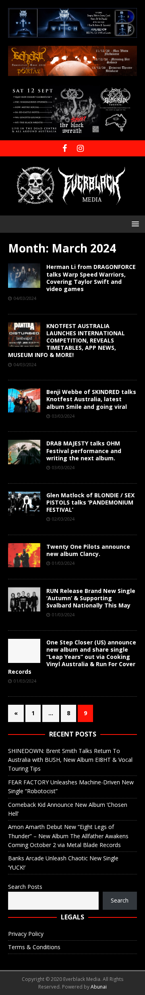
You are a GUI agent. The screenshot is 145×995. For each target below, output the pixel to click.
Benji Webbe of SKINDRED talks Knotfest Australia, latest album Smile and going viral (91, 399)
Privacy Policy (26, 934)
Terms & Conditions (34, 947)
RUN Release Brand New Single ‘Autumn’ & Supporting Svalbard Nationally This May (90, 598)
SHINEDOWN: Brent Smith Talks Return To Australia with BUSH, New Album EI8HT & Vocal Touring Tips (70, 760)
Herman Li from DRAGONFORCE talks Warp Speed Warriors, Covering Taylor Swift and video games (91, 278)
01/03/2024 (63, 563)
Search (119, 900)
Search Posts (25, 886)
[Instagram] (80, 148)
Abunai (99, 986)
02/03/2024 (63, 519)
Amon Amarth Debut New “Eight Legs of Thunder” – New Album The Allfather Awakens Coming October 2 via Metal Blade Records (68, 836)
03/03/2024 (63, 416)
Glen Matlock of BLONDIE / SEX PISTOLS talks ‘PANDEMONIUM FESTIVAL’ (90, 502)
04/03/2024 (25, 298)
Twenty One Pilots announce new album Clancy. (88, 550)
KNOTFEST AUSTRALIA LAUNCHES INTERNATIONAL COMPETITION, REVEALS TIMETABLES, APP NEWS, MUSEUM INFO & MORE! (66, 340)
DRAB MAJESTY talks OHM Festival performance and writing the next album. (83, 450)
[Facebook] (65, 148)
